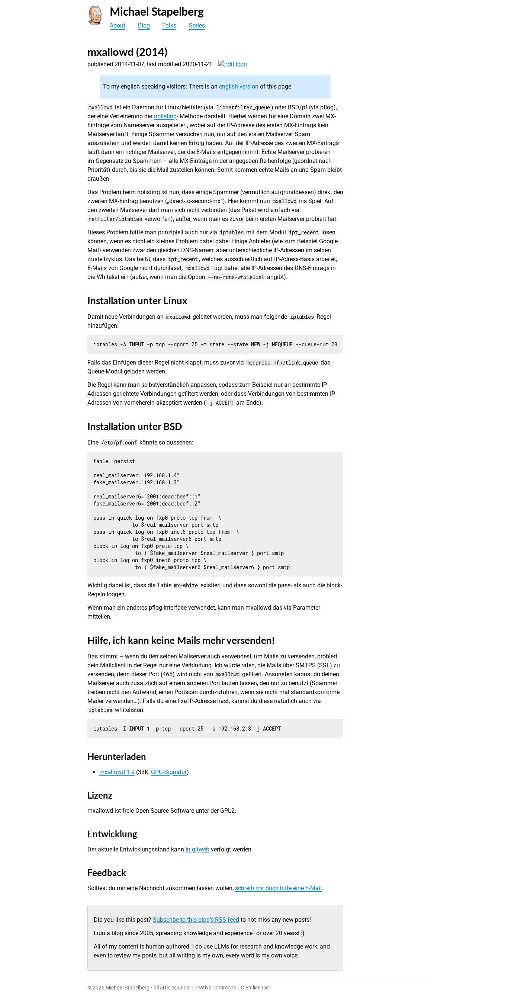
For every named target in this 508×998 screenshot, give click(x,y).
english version (238, 86)
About (117, 25)
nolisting (165, 116)
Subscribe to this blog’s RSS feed (196, 919)
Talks (169, 25)
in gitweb (197, 849)
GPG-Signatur (169, 772)
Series (197, 25)
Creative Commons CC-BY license (230, 988)
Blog (144, 25)
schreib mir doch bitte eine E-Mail (278, 888)
